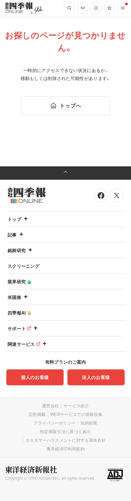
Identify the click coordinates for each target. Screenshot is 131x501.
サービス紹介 (76, 406)
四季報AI (17, 312)
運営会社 (50, 406)
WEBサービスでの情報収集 (76, 414)
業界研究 (17, 281)
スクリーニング (23, 266)
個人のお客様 (35, 377)
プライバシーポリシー (54, 423)
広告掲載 (37, 414)
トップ (14, 219)
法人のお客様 (96, 377)
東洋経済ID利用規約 (65, 449)
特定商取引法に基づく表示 (65, 431)
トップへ (70, 105)
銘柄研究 (17, 250)
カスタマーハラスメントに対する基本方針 (65, 440)
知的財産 (88, 423)
